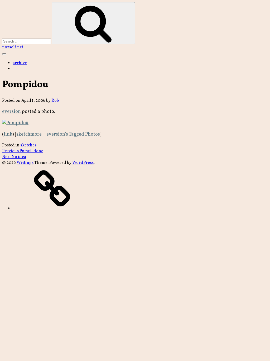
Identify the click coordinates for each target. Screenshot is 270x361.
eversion (11, 111)
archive (20, 63)
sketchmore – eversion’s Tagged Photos (58, 134)
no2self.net (12, 47)
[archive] (52, 208)
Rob (55, 101)
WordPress (83, 163)
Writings (25, 163)
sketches (28, 145)
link (8, 134)
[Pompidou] (15, 123)
